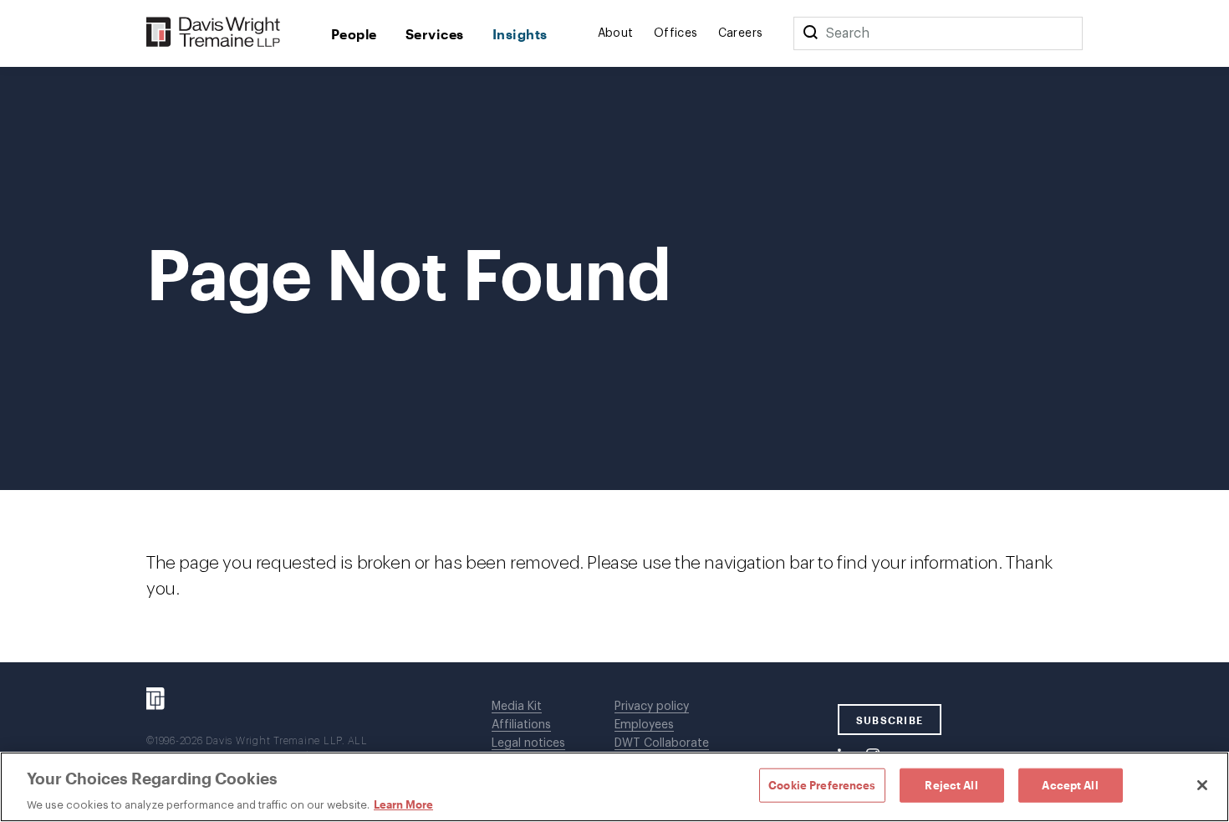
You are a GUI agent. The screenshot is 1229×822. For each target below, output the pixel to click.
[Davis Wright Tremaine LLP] (213, 33)
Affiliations (521, 725)
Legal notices (528, 743)
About (616, 33)
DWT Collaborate (661, 743)
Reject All (951, 784)
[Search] (810, 33)
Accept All (1070, 784)
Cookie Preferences (821, 784)
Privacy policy (651, 706)
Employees (644, 725)
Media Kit (517, 706)
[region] (614, 787)
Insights (520, 34)
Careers (740, 33)
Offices (676, 33)
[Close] (1202, 785)
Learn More (403, 804)
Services (434, 34)
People (354, 34)
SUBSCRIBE (890, 720)
